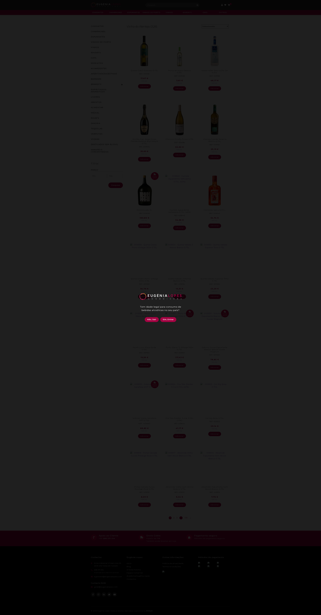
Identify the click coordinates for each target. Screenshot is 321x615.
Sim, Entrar (168, 319)
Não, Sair (151, 319)
